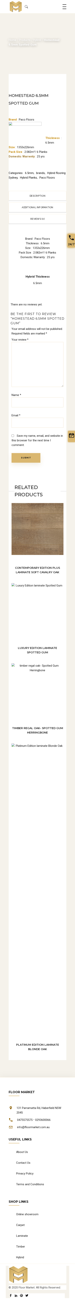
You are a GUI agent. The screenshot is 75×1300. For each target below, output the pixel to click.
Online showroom (27, 1214)
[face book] (10, 1295)
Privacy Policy (24, 1173)
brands (40, 173)
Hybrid (37, 40)
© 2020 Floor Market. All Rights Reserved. (35, 1287)
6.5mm (29, 173)
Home (12, 40)
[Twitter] (26, 1295)
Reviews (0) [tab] (37, 219)
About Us (22, 1152)
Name (16, 395)
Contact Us (23, 1162)
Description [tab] (37, 196)
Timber (20, 1246)
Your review (20, 339)
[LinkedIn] (16, 1295)
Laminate (22, 1236)
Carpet (20, 1225)
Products (25, 40)
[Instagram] (21, 1295)
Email (16, 415)
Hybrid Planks (28, 177)
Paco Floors (47, 177)
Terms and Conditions (30, 1184)
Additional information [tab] (37, 207)
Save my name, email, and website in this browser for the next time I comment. (37, 440)
